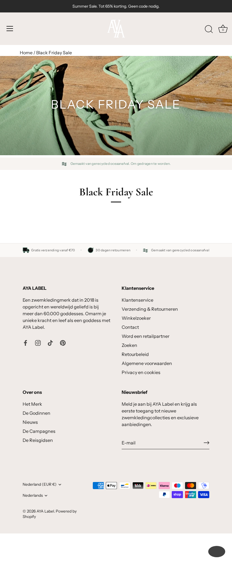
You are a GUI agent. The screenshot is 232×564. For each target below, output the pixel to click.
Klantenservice (137, 300)
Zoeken (129, 345)
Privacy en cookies (141, 372)
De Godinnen (36, 413)
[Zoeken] (209, 29)
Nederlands (33, 495)
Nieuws (30, 422)
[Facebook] (25, 342)
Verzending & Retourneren (150, 309)
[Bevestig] (206, 443)
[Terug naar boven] (216, 551)
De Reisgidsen (38, 440)
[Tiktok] (50, 342)
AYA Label (45, 511)
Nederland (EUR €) (40, 484)
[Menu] (10, 28)
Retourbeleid (135, 354)
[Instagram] (38, 342)
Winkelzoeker (136, 318)
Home (26, 52)
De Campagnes (39, 431)
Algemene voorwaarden (147, 363)
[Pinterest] (63, 342)
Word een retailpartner (145, 336)
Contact (130, 327)
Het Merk (32, 404)
